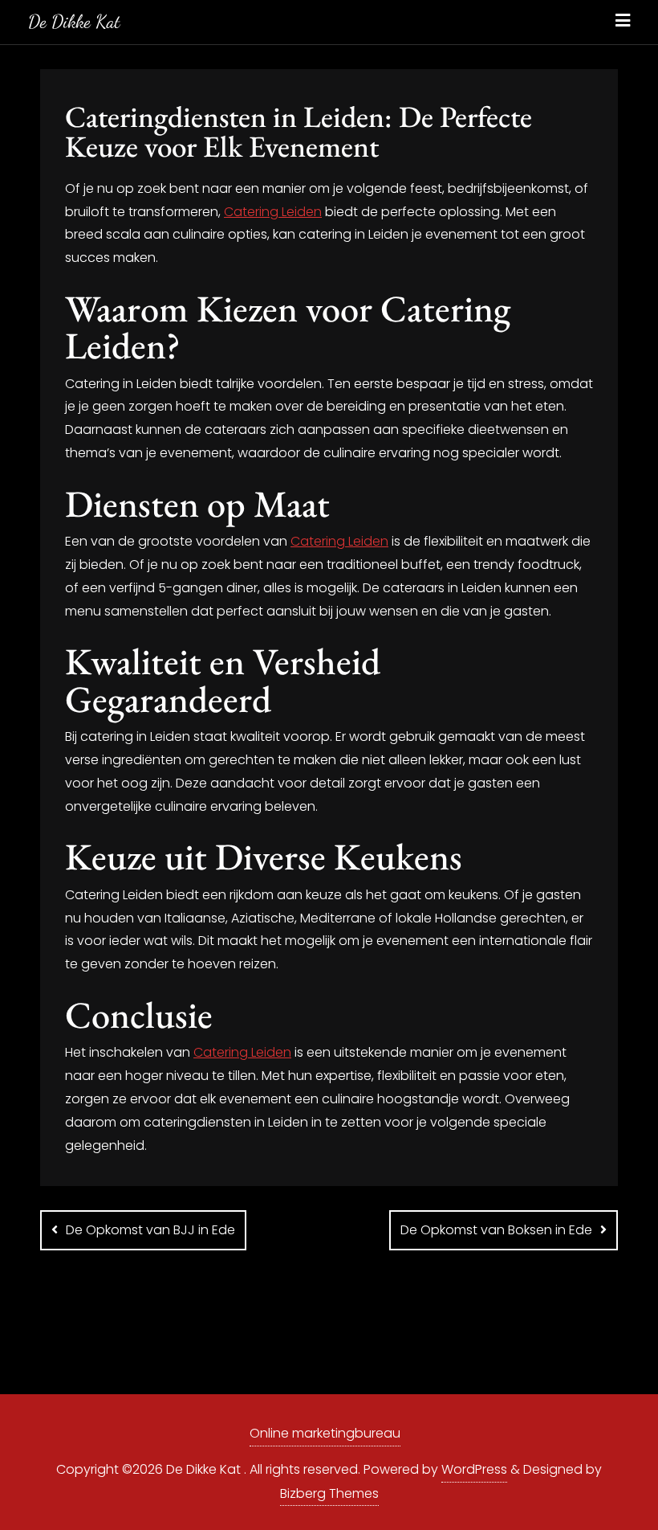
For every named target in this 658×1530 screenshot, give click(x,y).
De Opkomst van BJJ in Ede (150, 1230)
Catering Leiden (273, 211)
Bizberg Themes (329, 1493)
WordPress (474, 1469)
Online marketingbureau (325, 1433)
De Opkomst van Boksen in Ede (496, 1230)
